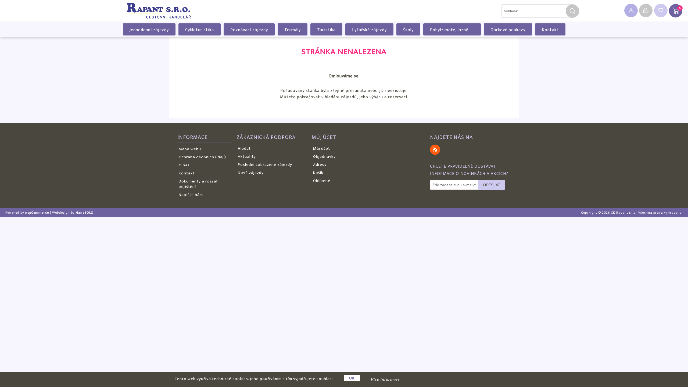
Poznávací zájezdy (249, 30)
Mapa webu (190, 149)
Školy (408, 30)
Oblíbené (321, 180)
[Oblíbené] (661, 10)
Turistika (326, 30)
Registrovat (631, 10)
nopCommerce (37, 212)
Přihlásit (646, 10)
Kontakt (550, 30)
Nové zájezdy (251, 172)
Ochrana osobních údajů (202, 157)
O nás (184, 165)
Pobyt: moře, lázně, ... (452, 30)
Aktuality (247, 156)
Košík (318, 172)
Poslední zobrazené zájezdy (265, 164)
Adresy (320, 164)
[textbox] (536, 11)
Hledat (572, 11)
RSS (435, 150)
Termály (292, 30)
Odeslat (491, 185)
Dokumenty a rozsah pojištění (199, 184)
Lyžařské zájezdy (369, 30)
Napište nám (191, 194)
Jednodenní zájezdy (149, 30)
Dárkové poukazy (507, 30)
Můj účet (321, 148)
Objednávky (324, 156)
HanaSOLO (85, 212)
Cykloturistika (199, 30)
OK (351, 378)
